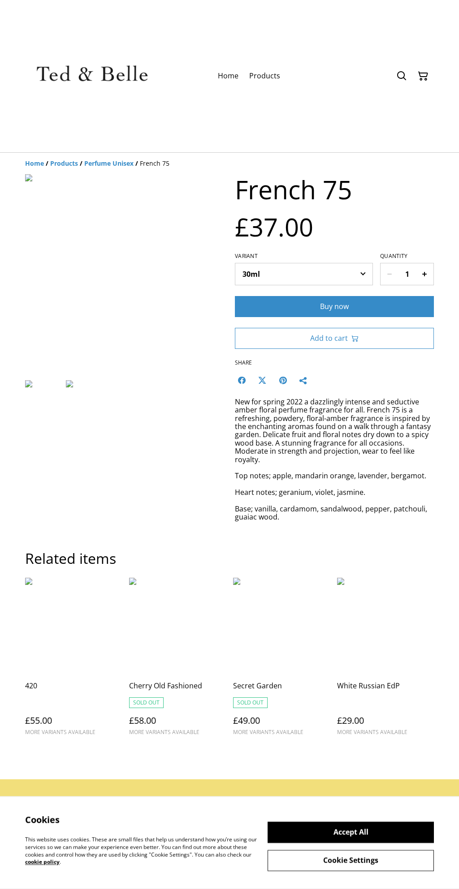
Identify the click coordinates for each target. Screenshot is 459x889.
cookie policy (42, 862)
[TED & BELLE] (92, 76)
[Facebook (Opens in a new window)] (241, 380)
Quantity (393, 256)
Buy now (334, 306)
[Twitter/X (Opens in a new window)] (262, 380)
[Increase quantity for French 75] (425, 274)
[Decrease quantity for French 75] (389, 274)
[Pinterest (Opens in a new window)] (283, 380)
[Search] (401, 76)
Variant (246, 256)
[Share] (303, 380)
